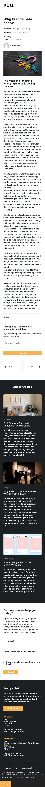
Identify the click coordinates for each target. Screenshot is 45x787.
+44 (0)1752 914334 (12, 753)
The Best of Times (33, 367)
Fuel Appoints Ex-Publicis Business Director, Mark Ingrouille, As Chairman (11, 367)
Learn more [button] (29, 777)
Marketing (25, 29)
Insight (16, 29)
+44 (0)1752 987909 (12, 730)
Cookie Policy (27, 768)
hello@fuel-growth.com (14, 732)
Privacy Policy (10, 768)
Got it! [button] (5, 784)
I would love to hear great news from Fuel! (23, 663)
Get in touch (13, 708)
